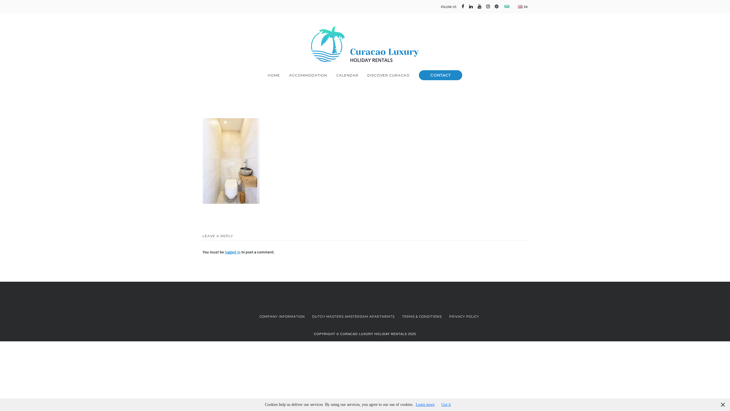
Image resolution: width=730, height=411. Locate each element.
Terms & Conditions (422, 317)
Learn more (425, 404)
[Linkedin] (471, 6)
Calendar (347, 75)
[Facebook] (463, 6)
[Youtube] (479, 6)
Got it (446, 404)
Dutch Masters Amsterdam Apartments (353, 317)
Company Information (282, 317)
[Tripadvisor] (505, 6)
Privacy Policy (464, 317)
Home (274, 75)
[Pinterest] (496, 6)
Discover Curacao (388, 75)
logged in (232, 252)
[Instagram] (488, 6)
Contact (440, 75)
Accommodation (308, 75)
